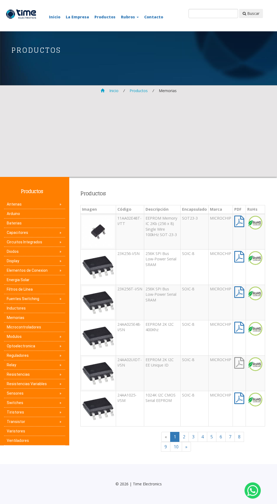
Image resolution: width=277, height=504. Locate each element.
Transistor (16, 421)
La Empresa (77, 16)
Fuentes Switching (23, 299)
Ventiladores (18, 440)
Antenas (14, 204)
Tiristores (15, 412)
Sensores (15, 393)
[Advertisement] (138, 134)
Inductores (16, 308)
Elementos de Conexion (27, 270)
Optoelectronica (21, 346)
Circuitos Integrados (24, 242)
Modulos (14, 336)
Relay (11, 365)
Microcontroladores (24, 327)
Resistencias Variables (27, 384)
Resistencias (18, 374)
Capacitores (17, 232)
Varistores (16, 431)
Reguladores (18, 355)
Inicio (54, 16)
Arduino (13, 213)
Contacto (153, 16)
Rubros (128, 16)
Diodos (13, 251)
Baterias (14, 223)
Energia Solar (18, 280)
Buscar (252, 13)
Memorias (15, 317)
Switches (15, 403)
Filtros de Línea (20, 289)
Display (13, 261)
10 (176, 447)
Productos (105, 16)
